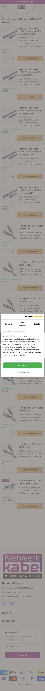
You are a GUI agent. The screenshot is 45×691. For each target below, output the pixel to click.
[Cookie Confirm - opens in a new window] (33, 316)
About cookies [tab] (22, 324)
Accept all (22, 365)
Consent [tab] (8, 324)
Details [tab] (37, 324)
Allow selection (22, 372)
